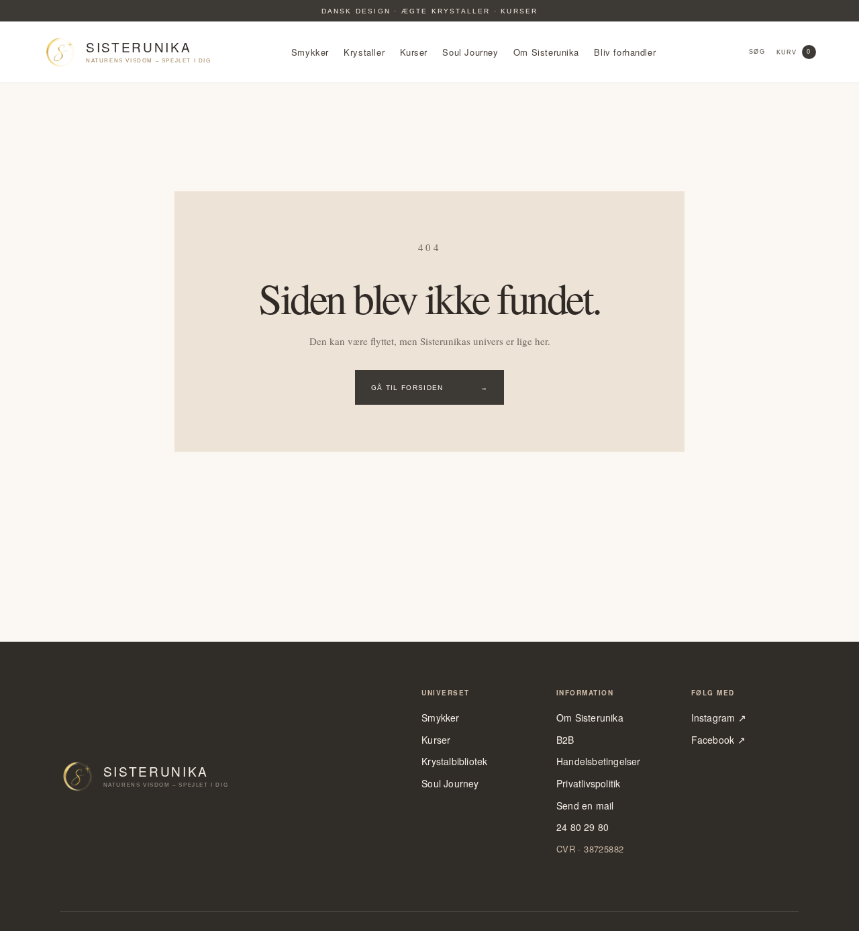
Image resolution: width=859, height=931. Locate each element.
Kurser (414, 52)
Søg (756, 51)
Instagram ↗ (718, 718)
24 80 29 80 (582, 827)
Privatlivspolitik (588, 783)
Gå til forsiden (429, 387)
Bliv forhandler (625, 52)
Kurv (793, 51)
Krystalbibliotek (454, 761)
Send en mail (585, 805)
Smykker (310, 52)
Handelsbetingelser (598, 761)
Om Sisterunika (546, 52)
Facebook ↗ (718, 740)
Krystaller (364, 52)
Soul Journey (470, 52)
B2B (565, 740)
